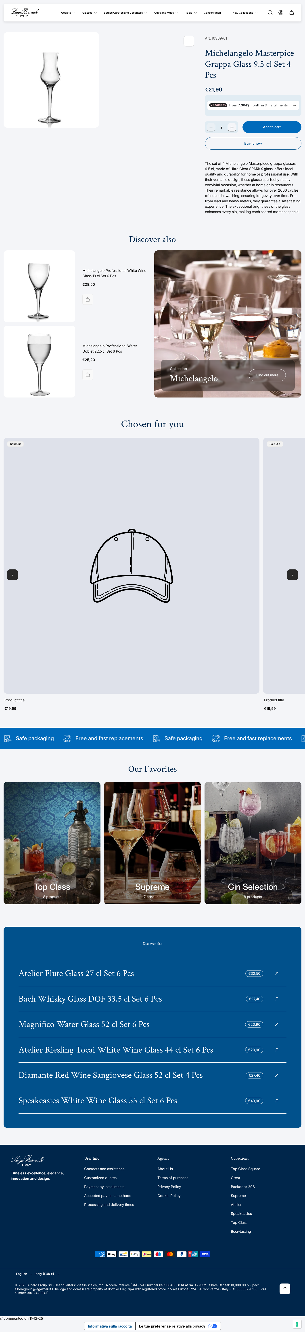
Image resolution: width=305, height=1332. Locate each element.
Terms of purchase (172, 1178)
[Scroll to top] (285, 1288)
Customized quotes (100, 1178)
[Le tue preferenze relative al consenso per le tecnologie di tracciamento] (297, 1324)
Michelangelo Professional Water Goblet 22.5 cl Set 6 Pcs (109, 348)
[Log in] (281, 12)
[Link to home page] (27, 1160)
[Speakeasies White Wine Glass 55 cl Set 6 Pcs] (152, 1100)
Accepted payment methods (107, 1195)
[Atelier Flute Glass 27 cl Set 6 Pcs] (152, 973)
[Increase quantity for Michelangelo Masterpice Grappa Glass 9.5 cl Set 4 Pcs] (232, 127)
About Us (165, 1169)
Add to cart (272, 127)
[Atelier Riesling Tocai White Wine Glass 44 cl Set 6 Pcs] (152, 1050)
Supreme (238, 1195)
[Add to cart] (87, 299)
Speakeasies (241, 1213)
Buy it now (253, 143)
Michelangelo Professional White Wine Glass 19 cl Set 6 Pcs (114, 273)
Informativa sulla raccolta (110, 1326)
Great (235, 1178)
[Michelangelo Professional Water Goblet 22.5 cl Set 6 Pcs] (39, 361)
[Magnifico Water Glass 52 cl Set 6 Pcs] (152, 1024)
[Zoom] (189, 41)
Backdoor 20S (243, 1186)
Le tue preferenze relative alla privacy (172, 1326)
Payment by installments (104, 1186)
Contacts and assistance (104, 1169)
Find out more (267, 375)
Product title (14, 700)
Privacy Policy (169, 1186)
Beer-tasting (241, 1231)
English (21, 1274)
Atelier (236, 1204)
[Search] (270, 12)
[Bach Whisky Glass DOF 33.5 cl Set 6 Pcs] (152, 999)
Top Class (239, 1222)
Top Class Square (245, 1169)
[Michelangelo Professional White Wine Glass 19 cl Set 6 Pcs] (39, 286)
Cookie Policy (169, 1195)
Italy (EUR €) (45, 1274)
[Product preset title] (131, 566)
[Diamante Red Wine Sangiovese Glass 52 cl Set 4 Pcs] (152, 1075)
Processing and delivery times (109, 1204)
